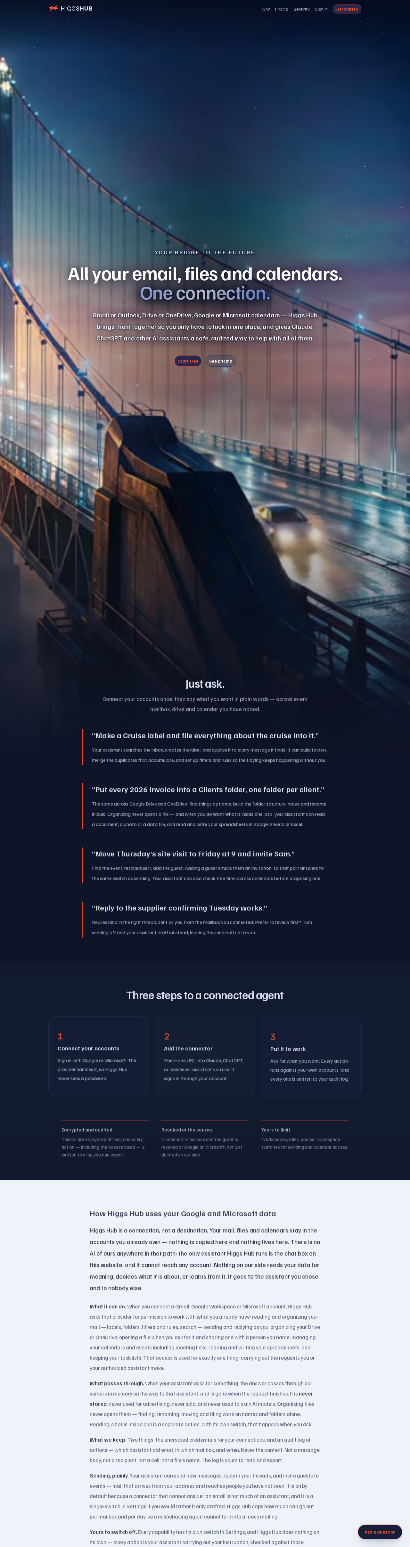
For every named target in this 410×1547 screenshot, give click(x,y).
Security (301, 9)
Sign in (321, 9)
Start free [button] (188, 361)
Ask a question (380, 1532)
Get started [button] (347, 9)
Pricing (281, 9)
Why (265, 9)
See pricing (221, 361)
